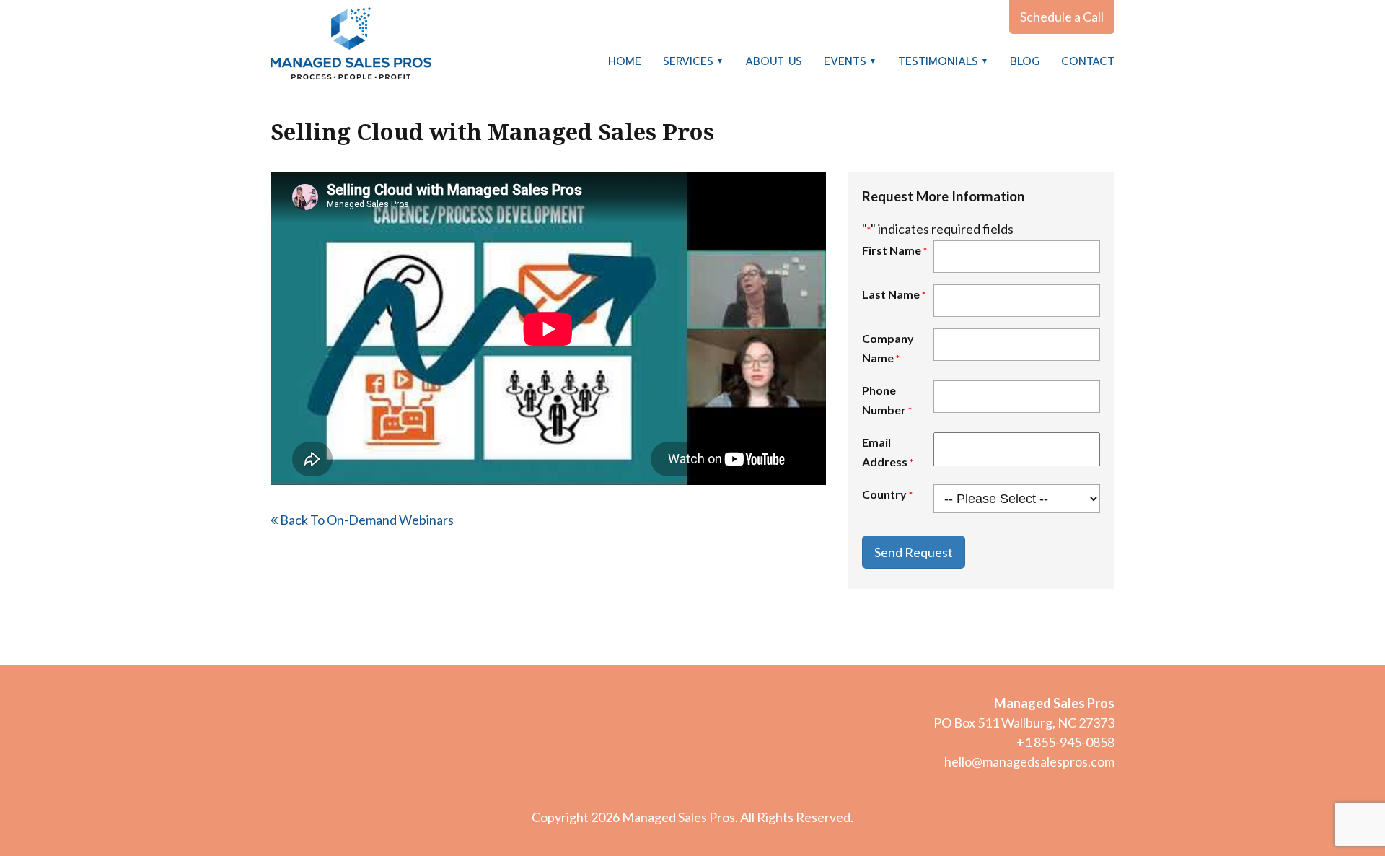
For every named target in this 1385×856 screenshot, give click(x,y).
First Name (894, 250)
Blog (1024, 61)
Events (845, 61)
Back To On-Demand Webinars (366, 520)
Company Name (888, 347)
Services (688, 61)
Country (887, 494)
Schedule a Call (1062, 17)
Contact (1087, 61)
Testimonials (938, 61)
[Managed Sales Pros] (351, 43)
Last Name (893, 294)
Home (624, 61)
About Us (773, 61)
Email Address (887, 451)
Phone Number (887, 399)
